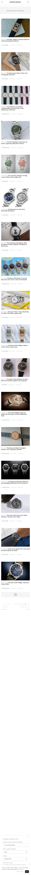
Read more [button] (20, 869)
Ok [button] (27, 871)
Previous (4, 609)
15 (5, 606)
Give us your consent (8, 862)
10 (19, 604)
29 (22, 606)
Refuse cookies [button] (20, 871)
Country (5, 855)
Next (27, 609)
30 (25, 606)
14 (2, 606)
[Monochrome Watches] (15, 2)
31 (28, 606)
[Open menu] (28, 2)
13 (28, 604)
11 (22, 604)
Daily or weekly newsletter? (9, 848)
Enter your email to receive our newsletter (13, 842)
